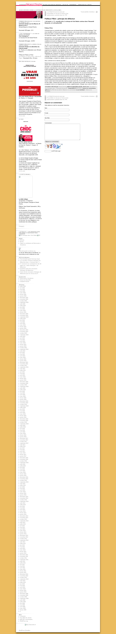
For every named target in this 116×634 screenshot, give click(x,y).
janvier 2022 (23, 360)
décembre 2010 (24, 574)
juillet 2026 (23, 286)
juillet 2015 (23, 485)
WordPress (22, 630)
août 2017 (22, 445)
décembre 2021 (24, 362)
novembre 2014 (24, 498)
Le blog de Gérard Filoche (22, 2)
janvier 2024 (23, 328)
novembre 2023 (24, 331)
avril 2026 (22, 291)
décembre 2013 (24, 516)
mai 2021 (22, 373)
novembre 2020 (24, 383)
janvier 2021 (23, 380)
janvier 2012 (23, 553)
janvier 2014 (23, 514)
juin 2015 (22, 487)
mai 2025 (22, 309)
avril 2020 (22, 394)
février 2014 (23, 512)
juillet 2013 (23, 524)
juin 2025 (22, 307)
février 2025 (23, 312)
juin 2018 (22, 428)
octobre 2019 (23, 404)
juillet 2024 (23, 318)
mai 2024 (22, 322)
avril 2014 (22, 509)
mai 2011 (22, 566)
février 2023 (23, 344)
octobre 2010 (23, 577)
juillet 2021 (23, 370)
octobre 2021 (23, 365)
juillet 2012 (23, 543)
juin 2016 (22, 467)
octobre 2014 (23, 499)
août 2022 (22, 351)
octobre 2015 (23, 480)
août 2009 (22, 600)
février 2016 (23, 474)
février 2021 (23, 378)
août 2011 (22, 561)
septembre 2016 (24, 462)
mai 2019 (22, 410)
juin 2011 (22, 564)
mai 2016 (22, 469)
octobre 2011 (23, 558)
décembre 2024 (24, 313)
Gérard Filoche (62, 86)
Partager (21, 226)
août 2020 (22, 388)
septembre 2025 (24, 302)
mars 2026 (23, 292)
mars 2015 (23, 491)
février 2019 (23, 415)
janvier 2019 (23, 417)
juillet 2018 (23, 427)
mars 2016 (23, 472)
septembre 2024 (24, 317)
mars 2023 (23, 342)
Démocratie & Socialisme (26, 278)
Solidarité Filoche (24, 281)
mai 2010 (22, 585)
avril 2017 (22, 451)
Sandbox (28, 630)
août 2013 (22, 522)
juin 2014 (22, 506)
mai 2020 (22, 393)
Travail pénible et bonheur (88, 12)
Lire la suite (22, 116)
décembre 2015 (24, 477)
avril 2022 (22, 355)
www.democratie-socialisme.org (27, 251)
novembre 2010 (24, 575)
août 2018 (22, 425)
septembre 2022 (24, 349)
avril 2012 (22, 548)
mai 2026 (22, 289)
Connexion (23, 616)
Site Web (47, 118)
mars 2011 (22, 569)
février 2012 (23, 551)
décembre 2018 (24, 419)
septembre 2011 (24, 559)
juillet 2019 (23, 407)
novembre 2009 (24, 595)
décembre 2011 (24, 554)
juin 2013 (22, 525)
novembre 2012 (24, 537)
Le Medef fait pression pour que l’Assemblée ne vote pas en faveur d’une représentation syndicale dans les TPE (57, 13)
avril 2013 (22, 529)
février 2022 (23, 359)
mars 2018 (23, 433)
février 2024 (23, 326)
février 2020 (23, 398)
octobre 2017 (23, 441)
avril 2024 (22, 323)
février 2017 (23, 454)
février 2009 (23, 610)
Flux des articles (26, 617)
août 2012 (22, 542)
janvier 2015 (23, 495)
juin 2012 (22, 545)
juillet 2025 (23, 305)
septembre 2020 (24, 386)
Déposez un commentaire (69, 90)
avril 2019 (22, 412)
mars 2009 (23, 608)
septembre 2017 (24, 443)
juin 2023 (22, 338)
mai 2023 (22, 339)
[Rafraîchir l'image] (62, 144)
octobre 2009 (23, 597)
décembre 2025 (24, 297)
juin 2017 (22, 448)
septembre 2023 (24, 334)
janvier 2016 (23, 475)
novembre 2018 (24, 420)
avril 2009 (22, 606)
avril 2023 (22, 341)
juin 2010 (22, 584)
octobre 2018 (23, 422)
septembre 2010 (24, 579)
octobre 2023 (23, 333)
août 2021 (22, 368)
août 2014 (22, 503)
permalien (79, 88)
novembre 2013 (24, 517)
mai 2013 (22, 527)
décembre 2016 (24, 457)
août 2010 (22, 580)
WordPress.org (24, 621)
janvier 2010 (23, 592)
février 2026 (23, 294)
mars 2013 (23, 530)
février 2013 (23, 532)
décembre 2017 (24, 438)
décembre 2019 (24, 401)
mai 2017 (22, 449)
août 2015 (22, 483)
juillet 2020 (23, 389)
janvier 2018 (23, 436)
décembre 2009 (24, 593)
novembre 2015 (24, 478)
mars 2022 (23, 357)
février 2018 (23, 435)
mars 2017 (23, 453)
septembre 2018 (24, 423)
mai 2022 (22, 354)
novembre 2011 (24, 556)
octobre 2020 (23, 385)
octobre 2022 (23, 347)
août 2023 (22, 336)
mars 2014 (23, 511)
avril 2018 (22, 432)
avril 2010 (22, 587)
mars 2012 (23, 550)
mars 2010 (23, 588)
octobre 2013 (23, 519)
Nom (46, 108)
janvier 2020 (23, 399)
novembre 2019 (24, 402)
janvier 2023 (23, 346)
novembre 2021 (24, 364)
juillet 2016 (23, 466)
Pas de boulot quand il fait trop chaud (30, 259)
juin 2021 (22, 372)
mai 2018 (22, 430)
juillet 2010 (23, 582)
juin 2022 (22, 352)
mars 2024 (23, 325)
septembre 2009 (24, 598)
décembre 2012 (24, 535)
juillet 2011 (23, 563)
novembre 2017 (24, 440)
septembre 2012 (24, 540)
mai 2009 (22, 605)
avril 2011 (22, 567)
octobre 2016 (23, 461)
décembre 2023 (24, 330)
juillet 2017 (23, 446)
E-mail (46, 113)
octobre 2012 (23, 538)
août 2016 (22, 464)
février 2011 (23, 571)
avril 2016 (22, 470)
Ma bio (22, 241)
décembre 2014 (24, 496)
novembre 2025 (24, 299)
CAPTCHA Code (56, 151)
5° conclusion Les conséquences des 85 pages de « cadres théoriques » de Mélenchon (30, 265)
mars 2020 (23, 396)
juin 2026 (22, 288)
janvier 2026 (23, 296)
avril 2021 (22, 375)
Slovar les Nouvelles (25, 280)
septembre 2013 (24, 521)
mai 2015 (22, 488)
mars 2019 (23, 414)
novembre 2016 (24, 459)
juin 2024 (22, 320)
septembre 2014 (24, 501)
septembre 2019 (24, 406)
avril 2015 (22, 490)
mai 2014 (22, 508)
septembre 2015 (24, 482)
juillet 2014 (23, 504)
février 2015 (23, 493)
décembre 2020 (24, 381)
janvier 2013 (23, 533)
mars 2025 (23, 310)
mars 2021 (23, 377)
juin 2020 (22, 391)
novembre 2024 (24, 315)
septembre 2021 (24, 367)
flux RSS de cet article (56, 90)
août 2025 (22, 304)
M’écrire (22, 240)
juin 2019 (22, 409)
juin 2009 (22, 603)
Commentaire (48, 123)
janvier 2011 (23, 572)
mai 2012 (22, 546)
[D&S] (19, 250)
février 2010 (23, 590)
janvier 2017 (23, 456)
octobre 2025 (23, 301)
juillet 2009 (23, 601)
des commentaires (26, 619)
